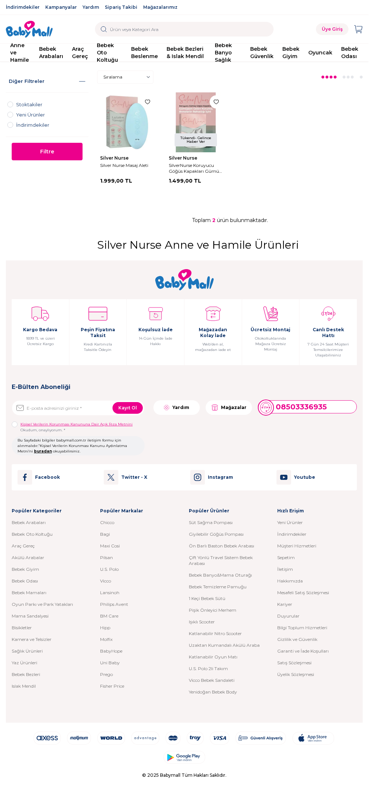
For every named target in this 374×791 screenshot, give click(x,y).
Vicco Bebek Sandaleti (211, 680)
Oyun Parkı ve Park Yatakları (42, 604)
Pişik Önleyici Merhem (212, 610)
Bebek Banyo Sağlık (223, 52)
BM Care (109, 616)
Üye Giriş (332, 29)
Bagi (105, 534)
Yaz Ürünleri (24, 662)
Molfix (106, 639)
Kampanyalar (61, 7)
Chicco (107, 522)
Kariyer (284, 604)
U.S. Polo (109, 569)
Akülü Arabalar (28, 557)
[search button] (104, 29)
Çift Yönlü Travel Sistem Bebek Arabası (221, 560)
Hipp (105, 627)
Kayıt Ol (127, 407)
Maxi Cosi (110, 546)
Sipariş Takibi (121, 7)
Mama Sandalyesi (30, 616)
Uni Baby (110, 662)
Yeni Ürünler (290, 522)
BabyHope (111, 651)
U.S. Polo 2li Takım (208, 668)
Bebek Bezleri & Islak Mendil (185, 53)
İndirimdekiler (22, 7)
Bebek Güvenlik (262, 53)
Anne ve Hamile (19, 52)
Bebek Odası (349, 53)
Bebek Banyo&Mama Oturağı (220, 575)
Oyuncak (320, 52)
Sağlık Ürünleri (27, 651)
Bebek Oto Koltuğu (107, 52)
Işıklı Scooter (202, 621)
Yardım (91, 7)
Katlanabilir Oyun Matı (213, 657)
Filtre (47, 151)
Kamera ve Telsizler (31, 639)
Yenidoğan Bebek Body (213, 692)
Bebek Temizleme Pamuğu (218, 586)
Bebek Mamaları (29, 592)
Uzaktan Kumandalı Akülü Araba (224, 645)
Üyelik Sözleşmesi (295, 674)
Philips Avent (114, 604)
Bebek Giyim (290, 53)
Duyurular (288, 616)
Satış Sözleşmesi (294, 662)
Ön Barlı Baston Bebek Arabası (221, 546)
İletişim (285, 569)
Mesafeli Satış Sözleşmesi (303, 592)
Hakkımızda (290, 581)
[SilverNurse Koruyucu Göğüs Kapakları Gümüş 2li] (196, 122)
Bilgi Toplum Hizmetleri (302, 627)
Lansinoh (109, 592)
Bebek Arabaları (51, 53)
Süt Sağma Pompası (211, 522)
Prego (106, 674)
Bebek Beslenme (144, 53)
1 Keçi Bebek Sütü (207, 598)
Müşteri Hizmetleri (296, 546)
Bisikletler (22, 627)
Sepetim (286, 557)
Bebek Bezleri (26, 674)
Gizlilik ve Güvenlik (297, 639)
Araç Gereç (80, 53)
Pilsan (106, 557)
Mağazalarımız (160, 7)
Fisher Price (112, 686)
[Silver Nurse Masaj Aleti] (127, 122)
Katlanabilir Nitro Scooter (215, 633)
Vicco (105, 581)
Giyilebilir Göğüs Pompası (216, 534)
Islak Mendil (24, 686)
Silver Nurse (115, 158)
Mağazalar (234, 407)
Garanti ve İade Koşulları (303, 651)
